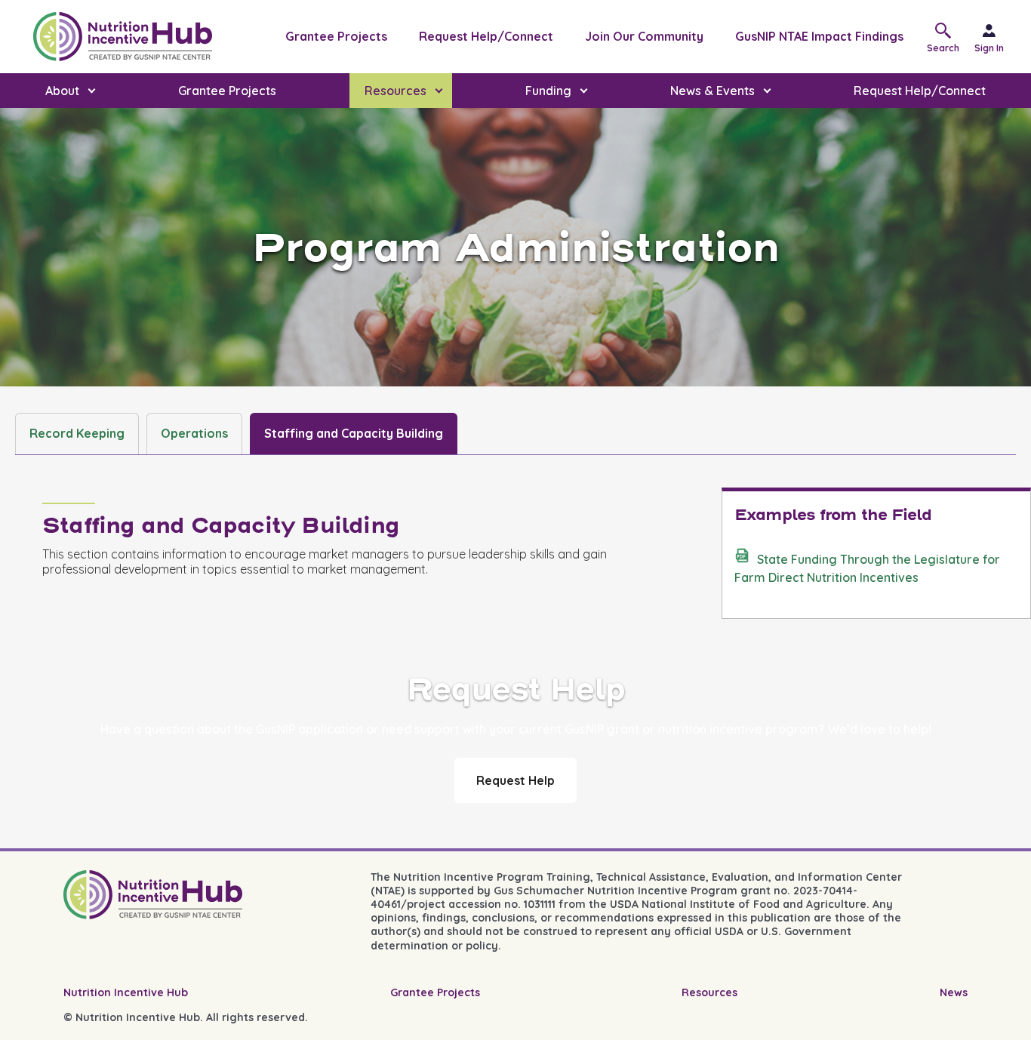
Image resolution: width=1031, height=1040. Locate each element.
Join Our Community (644, 36)
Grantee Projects (336, 36)
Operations (194, 433)
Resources (709, 992)
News (954, 992)
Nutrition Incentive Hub (125, 992)
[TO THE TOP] (998, 1014)
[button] (946, 37)
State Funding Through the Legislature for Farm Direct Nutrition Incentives (867, 568)
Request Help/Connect (486, 36)
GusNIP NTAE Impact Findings (819, 36)
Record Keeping (77, 433)
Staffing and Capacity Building (353, 433)
